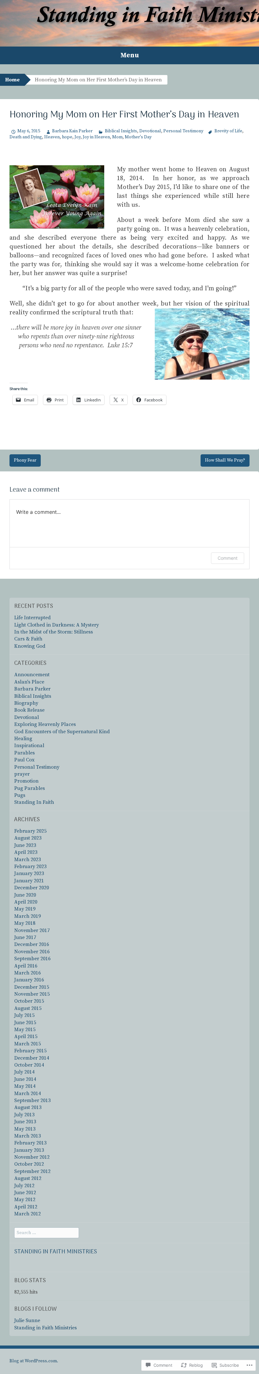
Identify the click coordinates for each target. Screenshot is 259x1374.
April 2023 (25, 852)
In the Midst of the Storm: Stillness (53, 632)
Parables (24, 753)
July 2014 (24, 1072)
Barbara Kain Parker (72, 131)
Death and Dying (25, 137)
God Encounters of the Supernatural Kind (62, 731)
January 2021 (29, 881)
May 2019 (24, 909)
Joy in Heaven (96, 137)
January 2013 (29, 1150)
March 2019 (27, 916)
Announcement (32, 674)
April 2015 (25, 1036)
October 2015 (29, 1001)
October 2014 (29, 1065)
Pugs (19, 795)
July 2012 (24, 1185)
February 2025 (30, 831)
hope (67, 137)
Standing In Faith (34, 802)
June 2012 (25, 1192)
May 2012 (24, 1199)
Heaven (52, 137)
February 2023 (30, 866)
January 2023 (29, 873)
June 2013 (25, 1122)
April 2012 (25, 1207)
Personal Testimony (183, 131)
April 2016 (25, 966)
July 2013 (24, 1115)
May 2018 (24, 923)
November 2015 (32, 994)
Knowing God (29, 646)
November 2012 (32, 1157)
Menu (129, 55)
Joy (78, 137)
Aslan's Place (29, 682)
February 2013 (30, 1143)
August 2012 (27, 1178)
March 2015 (27, 1044)
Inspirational (29, 745)
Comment (228, 558)
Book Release (29, 710)
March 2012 (27, 1214)
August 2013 (27, 1107)
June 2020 (25, 895)
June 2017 (25, 937)
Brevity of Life (228, 131)
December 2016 (31, 944)
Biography (26, 703)
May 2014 (24, 1086)
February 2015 (30, 1051)
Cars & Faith (28, 639)
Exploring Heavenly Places (45, 724)
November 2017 (32, 930)
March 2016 (27, 973)
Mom (117, 137)
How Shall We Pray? (225, 460)
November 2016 (32, 952)
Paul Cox (24, 760)
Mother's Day (138, 137)
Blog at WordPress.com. (33, 1361)
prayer (22, 774)
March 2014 (27, 1093)
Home (12, 80)
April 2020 (25, 902)
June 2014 (25, 1079)
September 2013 (32, 1100)
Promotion (26, 781)
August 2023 (27, 838)
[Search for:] (46, 1232)
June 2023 (25, 845)
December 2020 (31, 888)
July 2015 (24, 1015)
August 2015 (27, 1008)
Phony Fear (25, 460)
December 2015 (31, 987)
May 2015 (24, 1029)
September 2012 (32, 1171)
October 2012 (29, 1164)
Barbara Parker (32, 689)
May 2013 (24, 1129)
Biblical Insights (121, 131)
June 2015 (25, 1022)
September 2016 (32, 958)
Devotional (150, 131)
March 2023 (27, 859)
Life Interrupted (32, 618)
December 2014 (31, 1058)
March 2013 (27, 1136)
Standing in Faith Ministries (55, 1252)
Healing (23, 738)
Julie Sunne (27, 1320)
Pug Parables (29, 788)
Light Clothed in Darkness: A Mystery (56, 625)
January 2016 (29, 980)
